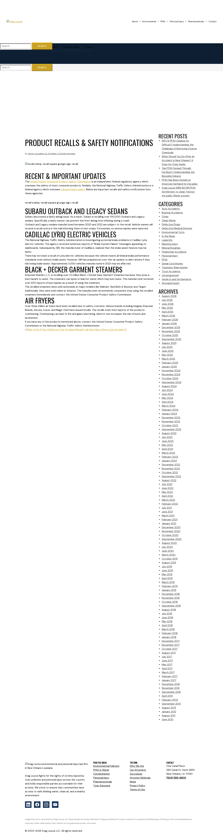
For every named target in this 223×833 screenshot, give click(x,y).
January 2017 (169, 680)
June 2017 (167, 660)
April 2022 (167, 496)
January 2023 (169, 460)
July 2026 (167, 300)
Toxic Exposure (101, 785)
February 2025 (170, 362)
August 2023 (169, 433)
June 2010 (167, 719)
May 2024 (167, 398)
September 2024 (171, 382)
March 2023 (168, 453)
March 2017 (168, 672)
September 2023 (171, 429)
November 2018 (171, 598)
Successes (136, 774)
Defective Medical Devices (177, 228)
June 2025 (168, 351)
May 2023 (167, 445)
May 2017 (167, 664)
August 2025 (169, 343)
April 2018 (167, 625)
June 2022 (167, 488)
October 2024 (170, 378)
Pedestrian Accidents (174, 251)
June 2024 (168, 394)
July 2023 (167, 437)
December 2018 (171, 594)
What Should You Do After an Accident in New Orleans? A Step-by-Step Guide (178, 160)
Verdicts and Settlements (176, 279)
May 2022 (167, 492)
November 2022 (171, 468)
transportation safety (73, 189)
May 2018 (167, 621)
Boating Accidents (172, 212)
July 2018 (167, 613)
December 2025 (171, 327)
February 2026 (170, 319)
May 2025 (167, 355)
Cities (165, 216)
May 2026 (167, 308)
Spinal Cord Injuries (172, 263)
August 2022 (169, 480)
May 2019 (167, 574)
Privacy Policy (137, 785)
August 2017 (169, 652)
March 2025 (168, 358)
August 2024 (169, 386)
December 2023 (171, 417)
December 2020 (171, 527)
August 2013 (169, 707)
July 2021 (167, 507)
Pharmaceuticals (196, 21)
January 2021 (169, 523)
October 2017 (170, 649)
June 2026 (168, 304)
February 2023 (170, 456)
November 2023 (171, 421)
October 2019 (170, 558)
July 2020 (167, 547)
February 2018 (170, 633)
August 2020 (169, 543)
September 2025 (171, 339)
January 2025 (169, 366)
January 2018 (169, 637)
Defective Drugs (171, 224)
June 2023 (168, 441)
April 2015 (167, 696)
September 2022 (171, 476)
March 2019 (168, 582)
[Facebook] (37, 804)
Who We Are (137, 766)
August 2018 (169, 609)
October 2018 (170, 602)
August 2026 (169, 296)
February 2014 (170, 700)
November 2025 (171, 331)
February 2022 (170, 504)
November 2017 (171, 645)
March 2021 (168, 515)
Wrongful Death (170, 283)
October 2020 (170, 535)
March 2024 (168, 406)
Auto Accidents (171, 208)
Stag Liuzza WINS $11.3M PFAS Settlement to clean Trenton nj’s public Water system (179, 191)
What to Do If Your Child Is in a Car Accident (50, 329)
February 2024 (170, 409)
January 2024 (169, 413)
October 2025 (170, 335)
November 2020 (171, 531)
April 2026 (167, 311)
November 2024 (171, 374)
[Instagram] (46, 804)
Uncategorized (170, 275)
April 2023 (167, 449)
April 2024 (167, 402)
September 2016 (171, 692)
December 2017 (171, 641)
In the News (70, 153)
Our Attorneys (138, 770)
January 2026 (169, 323)
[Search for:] (15, 46)
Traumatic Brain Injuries (175, 267)
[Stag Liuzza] (24, 22)
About (135, 21)
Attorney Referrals (140, 777)
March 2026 (168, 315)
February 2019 (170, 586)
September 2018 (171, 605)
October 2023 (170, 425)
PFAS (162, 21)
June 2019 (167, 570)
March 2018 (168, 629)
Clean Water (169, 220)
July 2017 (167, 656)
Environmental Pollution (106, 766)
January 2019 (169, 590)
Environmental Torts (173, 232)
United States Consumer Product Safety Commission (60, 181)
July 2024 (167, 390)
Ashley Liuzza (34, 153)
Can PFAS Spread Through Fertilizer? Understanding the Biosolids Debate (178, 172)
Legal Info (167, 240)
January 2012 (169, 711)
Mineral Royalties (171, 248)
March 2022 (168, 500)
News (133, 781)
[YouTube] (55, 804)
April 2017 (167, 668)
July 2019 (167, 566)
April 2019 (167, 578)
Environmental (149, 21)
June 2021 (167, 511)
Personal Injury (177, 21)
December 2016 (171, 684)
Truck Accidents (171, 271)
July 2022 (167, 484)
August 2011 (168, 715)
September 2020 (172, 539)
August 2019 (169, 562)
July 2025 (167, 347)
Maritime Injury (170, 244)
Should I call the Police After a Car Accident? (100, 329)
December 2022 (171, 464)
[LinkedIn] (28, 804)
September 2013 (171, 703)
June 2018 (167, 617)
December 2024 (171, 370)
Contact (212, 21)
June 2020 (168, 551)
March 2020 (168, 554)
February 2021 (169, 519)
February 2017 (170, 676)
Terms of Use (137, 789)
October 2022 (170, 472)
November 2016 (171, 688)
